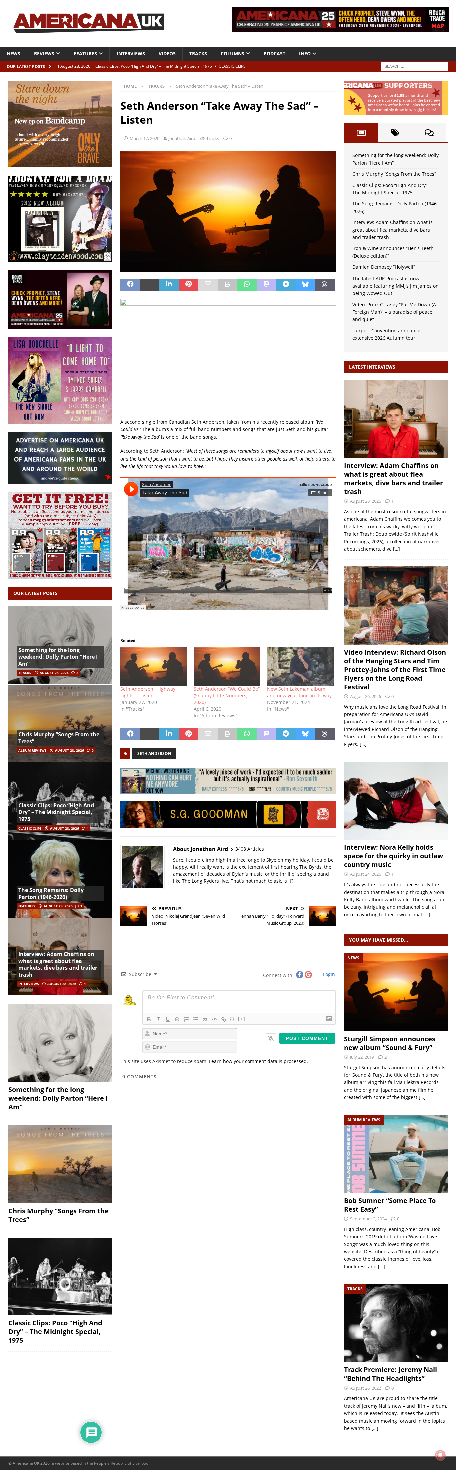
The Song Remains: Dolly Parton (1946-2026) (51, 893)
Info (305, 53)
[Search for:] (414, 66)
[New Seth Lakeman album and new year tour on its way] (300, 666)
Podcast (274, 53)
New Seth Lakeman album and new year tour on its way (299, 692)
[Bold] (149, 1019)
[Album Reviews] (396, 1154)
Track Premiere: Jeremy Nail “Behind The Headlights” (390, 1374)
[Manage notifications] (440, 1455)
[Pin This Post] (188, 285)
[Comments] (429, 132)
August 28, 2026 (54, 672)
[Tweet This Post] (149, 285)
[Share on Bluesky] (305, 285)
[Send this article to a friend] (208, 285)
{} (232, 1018)
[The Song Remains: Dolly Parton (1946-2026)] (60, 879)
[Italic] (158, 1019)
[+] (241, 1018)
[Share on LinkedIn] (169, 285)
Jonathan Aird (181, 138)
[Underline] (167, 1019)
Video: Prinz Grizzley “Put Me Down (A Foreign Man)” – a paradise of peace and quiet (394, 312)
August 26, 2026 (365, 696)
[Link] (223, 1019)
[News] (396, 992)
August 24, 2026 (365, 874)
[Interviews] (396, 419)
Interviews (131, 53)
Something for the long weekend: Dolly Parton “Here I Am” (58, 657)
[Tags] (395, 132)
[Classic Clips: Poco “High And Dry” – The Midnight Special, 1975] (60, 1277)
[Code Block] (214, 1019)
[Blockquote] (205, 1019)
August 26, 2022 (365, 1388)
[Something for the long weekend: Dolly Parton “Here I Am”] (60, 1043)
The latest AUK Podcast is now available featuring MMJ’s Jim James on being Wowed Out (395, 286)
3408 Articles (249, 849)
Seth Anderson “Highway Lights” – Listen (147, 692)
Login (328, 974)
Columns (232, 53)
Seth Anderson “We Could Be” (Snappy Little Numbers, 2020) (227, 695)
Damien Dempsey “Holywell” (383, 267)
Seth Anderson (154, 753)
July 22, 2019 (362, 1057)
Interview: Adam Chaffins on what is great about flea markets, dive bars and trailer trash (57, 964)
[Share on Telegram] (285, 285)
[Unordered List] (195, 1019)
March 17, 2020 (144, 138)
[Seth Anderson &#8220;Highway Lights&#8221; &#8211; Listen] (153, 666)
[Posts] (361, 132)
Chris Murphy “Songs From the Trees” (58, 738)
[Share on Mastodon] (266, 285)
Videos (167, 53)
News (13, 53)
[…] (396, 549)
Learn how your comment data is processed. (258, 1061)
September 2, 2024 (368, 1219)
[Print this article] (227, 285)
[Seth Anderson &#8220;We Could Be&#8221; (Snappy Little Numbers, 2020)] (227, 666)
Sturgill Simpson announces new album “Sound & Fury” (389, 1043)
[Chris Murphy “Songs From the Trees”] (60, 723)
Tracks (198, 53)
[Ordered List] (186, 1019)
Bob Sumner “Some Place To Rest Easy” (390, 1205)
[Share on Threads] (324, 285)
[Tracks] (396, 1323)
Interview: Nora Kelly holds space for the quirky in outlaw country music (393, 856)
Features (85, 53)
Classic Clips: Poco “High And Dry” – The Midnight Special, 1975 (56, 812)
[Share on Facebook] (130, 285)
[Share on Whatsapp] (247, 285)
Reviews (44, 53)
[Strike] (177, 1019)
